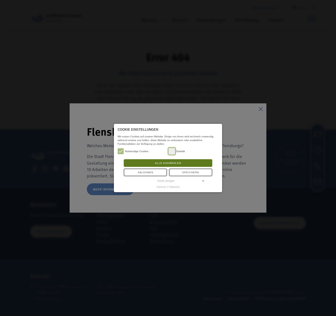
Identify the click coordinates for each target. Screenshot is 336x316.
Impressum (161, 187)
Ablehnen (145, 172)
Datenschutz (174, 187)
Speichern (190, 172)
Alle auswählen (168, 163)
